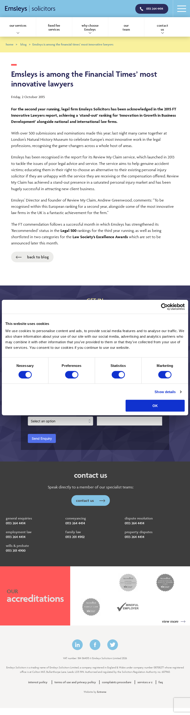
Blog (25, 44)
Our (126, 27)
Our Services (18, 25)
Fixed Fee (54, 27)
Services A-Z (144, 682)
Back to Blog (37, 257)
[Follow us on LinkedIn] (77, 644)
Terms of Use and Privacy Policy (75, 682)
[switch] (71, 374)
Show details (165, 392)
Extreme (101, 691)
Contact (162, 27)
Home (11, 44)
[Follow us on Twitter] (112, 644)
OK (155, 406)
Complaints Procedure (116, 682)
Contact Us (85, 500)
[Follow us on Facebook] (95, 644)
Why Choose (90, 27)
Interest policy (38, 682)
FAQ (160, 682)
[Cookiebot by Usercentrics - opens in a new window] (164, 306)
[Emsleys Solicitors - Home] (30, 9)
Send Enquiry (42, 438)
